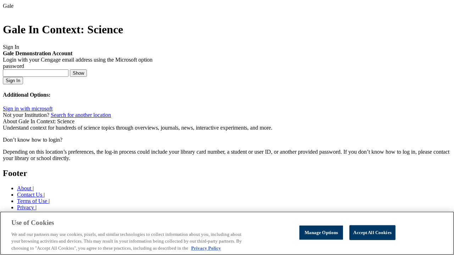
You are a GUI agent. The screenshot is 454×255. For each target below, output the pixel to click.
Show (78, 73)
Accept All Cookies (372, 232)
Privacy (26, 207)
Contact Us (30, 195)
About (25, 188)
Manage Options (321, 232)
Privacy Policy (206, 247)
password (13, 66)
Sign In (13, 80)
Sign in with (27, 109)
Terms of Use (33, 201)
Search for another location (81, 115)
